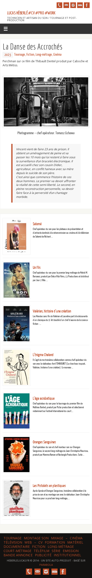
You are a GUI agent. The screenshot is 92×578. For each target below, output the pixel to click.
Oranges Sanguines (44, 442)
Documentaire (17, 546)
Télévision (13, 542)
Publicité (43, 555)
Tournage (19, 55)
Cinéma (57, 55)
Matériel (75, 542)
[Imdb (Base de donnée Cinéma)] (80, 5)
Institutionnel (67, 555)
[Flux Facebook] (87, 5)
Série (56, 551)
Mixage (57, 538)
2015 (7, 55)
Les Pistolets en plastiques (49, 486)
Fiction (30, 55)
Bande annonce (18, 555)
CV (40, 542)
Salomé (37, 224)
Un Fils (37, 268)
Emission (71, 551)
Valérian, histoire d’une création (52, 311)
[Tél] (59, 5)
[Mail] (66, 5)
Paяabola (46, 564)
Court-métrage (17, 551)
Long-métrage (44, 55)
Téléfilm (41, 551)
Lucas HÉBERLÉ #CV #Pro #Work (31, 13)
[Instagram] (73, 5)
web (28, 542)
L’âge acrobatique (43, 398)
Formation (55, 542)
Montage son (36, 538)
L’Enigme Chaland (43, 355)
